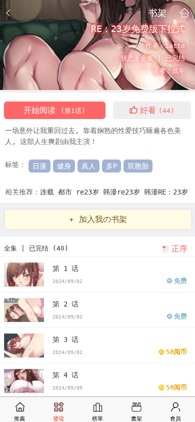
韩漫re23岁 (123, 192)
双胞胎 (138, 166)
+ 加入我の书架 (98, 219)
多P (111, 166)
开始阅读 (55, 110)
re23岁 (89, 192)
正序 (180, 249)
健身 (64, 166)
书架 (157, 13)
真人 (89, 166)
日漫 (39, 166)
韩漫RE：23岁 (166, 192)
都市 (67, 192)
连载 (49, 192)
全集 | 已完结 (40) (36, 248)
